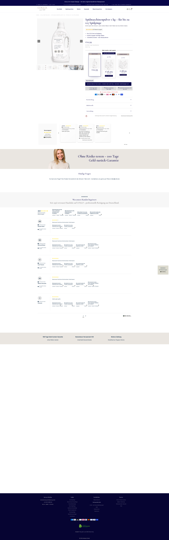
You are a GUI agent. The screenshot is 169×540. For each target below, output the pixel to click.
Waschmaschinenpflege (72, 501)
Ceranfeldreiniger (72, 503)
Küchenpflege (72, 512)
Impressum (96, 511)
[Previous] (38, 41)
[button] (94, 30)
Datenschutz (96, 509)
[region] (94, 133)
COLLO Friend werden (121, 499)
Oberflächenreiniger (72, 514)
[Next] (81, 41)
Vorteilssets (72, 516)
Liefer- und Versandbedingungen (97, 505)
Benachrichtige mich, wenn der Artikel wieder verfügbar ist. (108, 84)
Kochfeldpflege (72, 506)
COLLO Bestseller (45, 15)
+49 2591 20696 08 (48, 502)
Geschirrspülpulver (72, 510)
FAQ (121, 506)
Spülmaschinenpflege (72, 507)
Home (37, 15)
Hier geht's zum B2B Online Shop (86, 531)
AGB (97, 507)
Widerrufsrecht (96, 499)
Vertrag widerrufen (97, 502)
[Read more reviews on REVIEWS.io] (48, 137)
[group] (45, 211)
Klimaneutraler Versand (121, 503)
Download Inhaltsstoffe (127, 115)
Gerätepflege (72, 499)
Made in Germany (121, 501)
